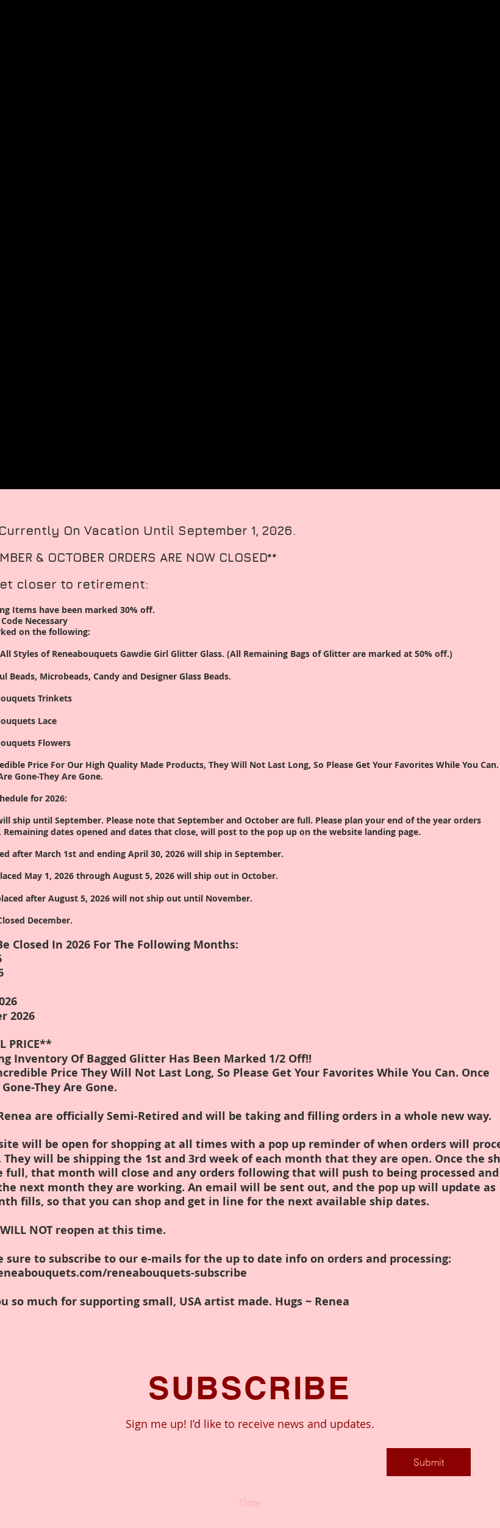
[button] (250, 1503)
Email (63, 1438)
